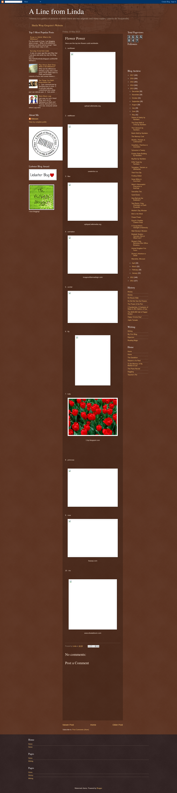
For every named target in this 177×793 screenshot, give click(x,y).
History (130, 292)
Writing (130, 331)
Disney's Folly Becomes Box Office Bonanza (139, 243)
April (134, 263)
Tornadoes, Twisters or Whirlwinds (139, 168)
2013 (132, 88)
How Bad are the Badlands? (137, 199)
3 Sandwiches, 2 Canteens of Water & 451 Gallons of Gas (138, 308)
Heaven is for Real (134, 361)
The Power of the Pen (135, 304)
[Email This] (89, 646)
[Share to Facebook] (96, 646)
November (136, 95)
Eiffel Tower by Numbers (136, 163)
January (135, 273)
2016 (132, 78)
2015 (132, 82)
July (133, 108)
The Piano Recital (134, 369)
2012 (132, 277)
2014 (132, 85)
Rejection (131, 337)
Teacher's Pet (132, 375)
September (136, 101)
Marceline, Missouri (138, 259)
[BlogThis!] (91, 646)
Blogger (99, 788)
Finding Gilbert (136, 176)
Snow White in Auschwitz (136, 180)
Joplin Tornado (133, 320)
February (135, 270)
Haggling (131, 372)
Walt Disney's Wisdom (139, 231)
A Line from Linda (56, 11)
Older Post (118, 725)
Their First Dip (136, 173)
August (134, 105)
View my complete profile (37, 122)
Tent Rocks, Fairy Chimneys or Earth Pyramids (138, 205)
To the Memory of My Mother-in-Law (135, 364)
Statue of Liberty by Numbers (138, 118)
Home (93, 725)
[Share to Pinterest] (98, 646)
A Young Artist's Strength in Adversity (139, 226)
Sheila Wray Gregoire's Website (47, 25)
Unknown (34, 119)
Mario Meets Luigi (45, 96)
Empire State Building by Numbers (139, 154)
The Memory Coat (137, 136)
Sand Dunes (135, 195)
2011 (132, 281)
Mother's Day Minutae (139, 210)
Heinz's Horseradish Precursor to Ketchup (138, 186)
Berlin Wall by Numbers (139, 133)
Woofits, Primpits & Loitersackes (138, 141)
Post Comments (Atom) (80, 730)
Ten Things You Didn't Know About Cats (46, 81)
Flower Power (136, 217)
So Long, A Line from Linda (39, 51)
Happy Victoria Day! (135, 317)
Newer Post (68, 725)
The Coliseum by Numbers (137, 129)
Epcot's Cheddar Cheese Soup (137, 221)
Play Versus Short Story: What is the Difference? (47, 66)
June (134, 111)
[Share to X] (93, 646)
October (135, 98)
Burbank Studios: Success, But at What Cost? (138, 236)
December (136, 91)
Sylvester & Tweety (138, 150)
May (133, 115)
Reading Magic (133, 340)
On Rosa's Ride (133, 298)
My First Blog (132, 334)
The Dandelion (133, 357)
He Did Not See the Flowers (137, 301)
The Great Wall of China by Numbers (138, 123)
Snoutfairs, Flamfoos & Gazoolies (139, 146)
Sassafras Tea (136, 191)
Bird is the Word (137, 214)
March (134, 266)
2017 (132, 75)
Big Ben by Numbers (138, 159)
